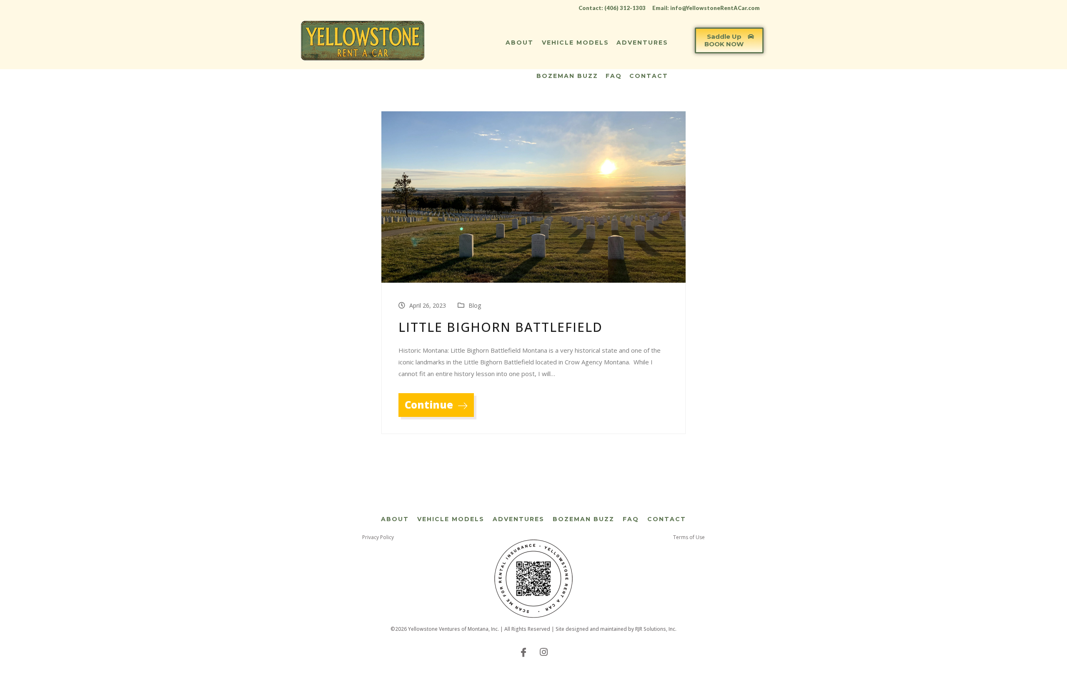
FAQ (614, 76)
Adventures (642, 42)
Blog (474, 305)
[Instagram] (543, 651)
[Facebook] (523, 651)
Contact (648, 76)
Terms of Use (689, 537)
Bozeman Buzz (567, 76)
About (520, 42)
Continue (430, 405)
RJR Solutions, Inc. (655, 628)
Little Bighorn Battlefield (500, 327)
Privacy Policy (378, 537)
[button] (729, 40)
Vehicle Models (575, 42)
